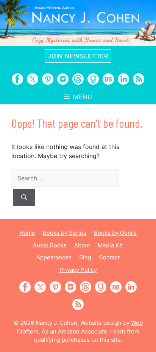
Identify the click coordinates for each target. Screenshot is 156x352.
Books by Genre (115, 232)
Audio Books (50, 245)
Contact (109, 257)
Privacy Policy (78, 269)
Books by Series (64, 232)
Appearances (54, 257)
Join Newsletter (78, 56)
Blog (85, 257)
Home (27, 232)
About (82, 245)
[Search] (24, 197)
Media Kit (110, 245)
